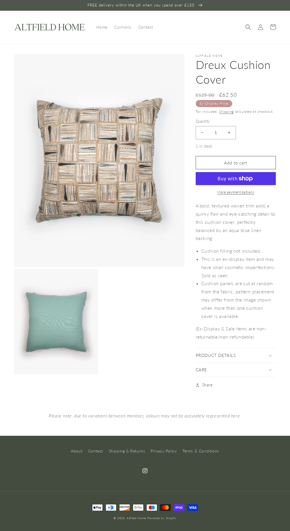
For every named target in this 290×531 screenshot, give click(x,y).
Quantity (203, 121)
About (76, 450)
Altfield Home (136, 518)
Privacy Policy (164, 450)
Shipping (226, 111)
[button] (248, 27)
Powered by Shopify (161, 518)
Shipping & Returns (127, 450)
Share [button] (207, 384)
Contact (95, 450)
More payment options (235, 192)
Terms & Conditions (200, 450)
